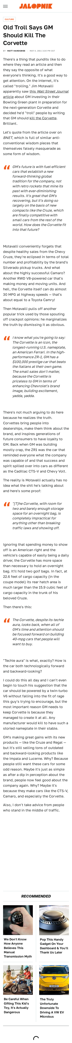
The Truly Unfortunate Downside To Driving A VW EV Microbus (52, 1007)
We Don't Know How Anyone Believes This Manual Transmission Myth (18, 948)
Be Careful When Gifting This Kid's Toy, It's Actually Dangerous (16, 1005)
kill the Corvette (43, 118)
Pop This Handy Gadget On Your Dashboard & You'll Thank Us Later (54, 946)
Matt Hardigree (16, 51)
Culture (9, 19)
